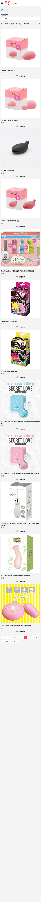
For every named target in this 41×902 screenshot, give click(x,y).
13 (7, 641)
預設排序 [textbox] (26, 23)
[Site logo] (11, 3)
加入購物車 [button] (22, 76)
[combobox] (32, 23)
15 (14, 641)
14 (10, 641)
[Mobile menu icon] (2, 3)
